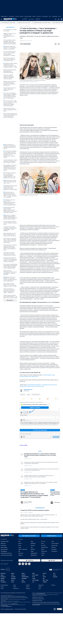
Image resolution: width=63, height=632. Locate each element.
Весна (19, 545)
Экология (53, 547)
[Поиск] (55, 19)
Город (19, 547)
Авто (19, 541)
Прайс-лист (3, 543)
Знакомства (11, 16)
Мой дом (33, 549)
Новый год (23, 394)
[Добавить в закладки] (55, 44)
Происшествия (44, 547)
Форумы (21, 16)
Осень (42, 543)
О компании (3, 545)
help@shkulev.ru (9, 606)
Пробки (31, 19)
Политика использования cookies (38, 598)
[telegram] (19, 564)
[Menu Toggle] (1, 19)
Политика (43, 545)
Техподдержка (4, 551)
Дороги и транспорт (22, 549)
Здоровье (20, 555)
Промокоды (54, 16)
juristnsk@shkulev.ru (4, 605)
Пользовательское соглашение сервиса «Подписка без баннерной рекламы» (45, 602)
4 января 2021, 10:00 (23, 40)
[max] (26, 564)
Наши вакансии (4, 549)
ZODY (50, 16)
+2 (55, 427)
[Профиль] (61, 19)
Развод (28, 394)
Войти (24, 437)
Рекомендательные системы (37, 600)
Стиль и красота (55, 543)
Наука (32, 551)
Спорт (52, 541)
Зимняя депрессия (35, 394)
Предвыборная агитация (6, 553)
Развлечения (44, 551)
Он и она (43, 541)
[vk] (23, 564)
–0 (58, 417)
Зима (32, 541)
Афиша (33, 16)
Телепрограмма (27, 16)
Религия (43, 553)
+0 (55, 417)
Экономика (53, 549)
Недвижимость (4, 16)
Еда (19, 551)
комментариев (26, 43)
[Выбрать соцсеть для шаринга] (59, 44)
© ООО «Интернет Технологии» (20, 609)
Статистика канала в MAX (6, 555)
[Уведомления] (58, 19)
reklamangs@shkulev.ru (41, 593)
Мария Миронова (28, 389)
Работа (42, 549)
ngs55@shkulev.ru (15, 603)
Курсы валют (45, 16)
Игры (59, 16)
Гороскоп (38, 16)
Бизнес (20, 543)
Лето (32, 547)
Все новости (10, 27)
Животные (20, 553)
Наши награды (4, 547)
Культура (33, 545)
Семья (42, 555)
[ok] (29, 564)
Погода (17, 16)
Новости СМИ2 (23, 445)
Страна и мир (54, 545)
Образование (34, 555)
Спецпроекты (54, 551)
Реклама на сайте (4, 541)
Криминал (33, 543)
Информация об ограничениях (37, 597)
